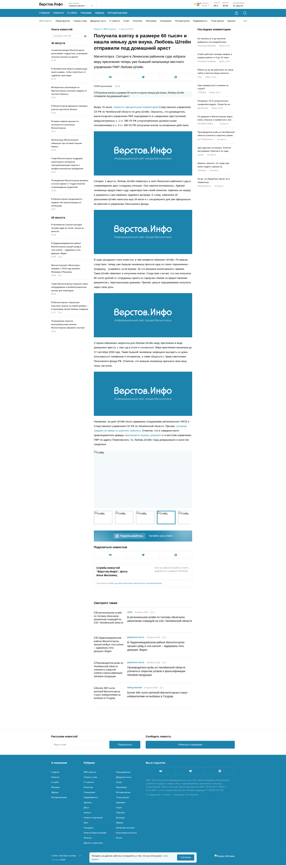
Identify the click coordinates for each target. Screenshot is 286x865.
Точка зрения (217, 21)
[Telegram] (190, 771)
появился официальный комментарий (135, 107)
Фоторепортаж (182, 21)
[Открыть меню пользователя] (236, 13)
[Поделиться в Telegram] (143, 77)
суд (116, 583)
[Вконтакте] (160, 771)
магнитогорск (139, 583)
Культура (120, 817)
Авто (129, 612)
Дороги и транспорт (93, 843)
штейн (111, 583)
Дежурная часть (98, 21)
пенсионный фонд (154, 583)
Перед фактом (63, 21)
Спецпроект (166, 21)
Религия (88, 838)
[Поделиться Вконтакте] (110, 77)
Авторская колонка (125, 827)
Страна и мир (80, 21)
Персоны (120, 812)
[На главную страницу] (51, 4)
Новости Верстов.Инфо (95, 833)
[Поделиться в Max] (175, 77)
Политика (137, 21)
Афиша (99, 12)
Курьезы (231, 21)
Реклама (86, 12)
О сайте (72, 12)
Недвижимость (200, 21)
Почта (119, 838)
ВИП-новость (45, 21)
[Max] (220, 771)
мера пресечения (125, 583)
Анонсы (87, 812)
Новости (58, 12)
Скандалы (89, 827)
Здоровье (120, 802)
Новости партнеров (93, 817)
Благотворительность (126, 833)
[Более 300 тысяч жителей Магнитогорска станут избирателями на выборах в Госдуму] (109, 695)
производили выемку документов (144, 435)
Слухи (119, 807)
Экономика (151, 21)
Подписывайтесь (131, 535)
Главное (44, 12)
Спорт (126, 21)
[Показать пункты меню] (245, 21)
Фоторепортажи (117, 12)
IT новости (114, 21)
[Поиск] (245, 13)
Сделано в (58, 860)
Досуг (86, 807)
